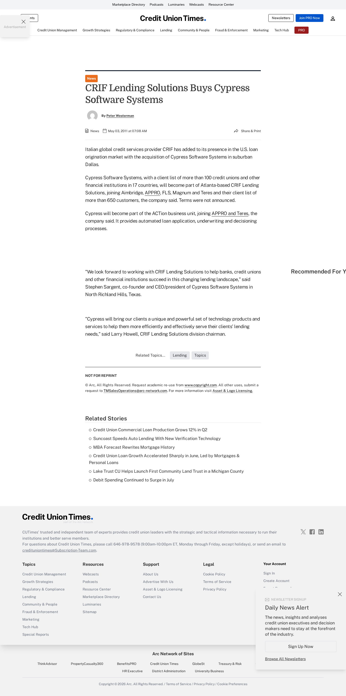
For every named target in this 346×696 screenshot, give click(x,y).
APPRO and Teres (230, 213)
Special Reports (35, 634)
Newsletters (281, 18)
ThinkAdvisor (47, 664)
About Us (150, 574)
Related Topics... (150, 355)
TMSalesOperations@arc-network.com (135, 391)
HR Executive (132, 671)
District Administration (168, 671)
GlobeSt (198, 664)
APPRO (152, 192)
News (91, 78)
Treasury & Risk (230, 664)
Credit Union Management (44, 574)
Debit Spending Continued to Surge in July (133, 479)
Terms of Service (217, 582)
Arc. (129, 684)
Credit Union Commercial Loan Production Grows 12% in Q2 (150, 429)
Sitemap (90, 612)
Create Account (276, 581)
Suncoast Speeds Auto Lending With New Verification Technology (157, 438)
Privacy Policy (214, 589)
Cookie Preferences (232, 684)
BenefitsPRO (126, 664)
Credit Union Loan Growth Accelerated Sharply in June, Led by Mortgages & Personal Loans (164, 459)
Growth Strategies (37, 582)
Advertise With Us (158, 582)
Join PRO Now (309, 18)
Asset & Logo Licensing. (233, 391)
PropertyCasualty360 (87, 664)
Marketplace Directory (128, 4)
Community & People (39, 604)
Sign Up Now (301, 646)
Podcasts (156, 4)
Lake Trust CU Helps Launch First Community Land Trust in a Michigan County (168, 471)
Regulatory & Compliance (43, 589)
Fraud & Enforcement (40, 612)
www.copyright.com (201, 385)
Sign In (269, 573)
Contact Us (152, 597)
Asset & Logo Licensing (162, 589)
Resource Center (221, 4)
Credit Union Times (164, 664)
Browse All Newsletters (285, 659)
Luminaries (176, 4)
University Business (209, 671)
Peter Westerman (120, 116)
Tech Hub (30, 627)
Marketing (30, 619)
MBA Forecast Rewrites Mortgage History (134, 447)
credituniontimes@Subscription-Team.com (59, 550)
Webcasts (196, 4)
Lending (29, 597)
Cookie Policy (214, 574)
